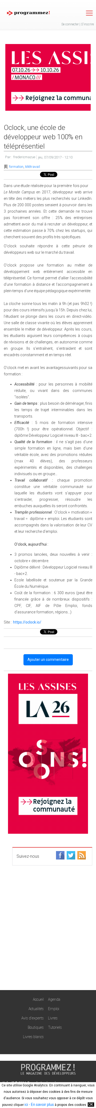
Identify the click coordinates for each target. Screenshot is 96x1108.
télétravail (32, 167)
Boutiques (36, 1027)
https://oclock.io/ (27, 622)
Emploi (53, 1009)
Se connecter (70, 24)
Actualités (36, 1009)
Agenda (54, 999)
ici (26, 1104)
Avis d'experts (32, 1018)
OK (90, 1104)
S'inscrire (87, 24)
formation (16, 167)
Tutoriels (55, 1027)
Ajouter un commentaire (48, 659)
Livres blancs (33, 1037)
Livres (53, 1018)
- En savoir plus (41, 1104)
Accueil (38, 999)
